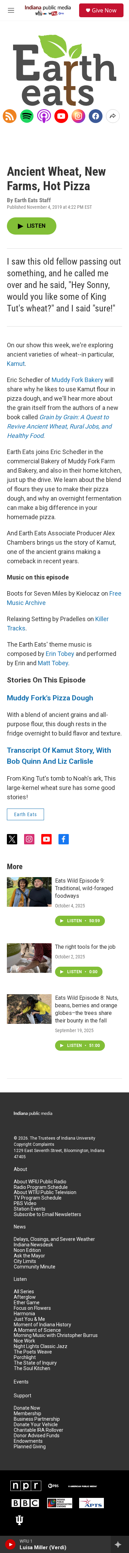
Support (22, 1395)
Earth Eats (25, 814)
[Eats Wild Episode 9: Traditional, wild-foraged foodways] (29, 892)
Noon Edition (27, 1250)
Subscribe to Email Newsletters (47, 1214)
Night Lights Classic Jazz (40, 1346)
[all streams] (120, 1544)
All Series (24, 1291)
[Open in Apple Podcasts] (44, 116)
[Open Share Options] (113, 116)
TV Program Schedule (38, 1198)
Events (21, 1382)
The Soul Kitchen (32, 1368)
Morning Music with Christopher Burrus (56, 1335)
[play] (10, 1544)
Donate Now (27, 1408)
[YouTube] (61, 116)
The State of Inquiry (35, 1363)
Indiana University (78, 1138)
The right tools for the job (85, 947)
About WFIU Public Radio (40, 1181)
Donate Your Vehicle (36, 1424)
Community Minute (34, 1266)
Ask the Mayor (29, 1255)
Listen (20, 1279)
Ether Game (27, 1302)
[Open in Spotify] (27, 116)
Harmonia (24, 1313)
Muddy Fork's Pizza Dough (50, 697)
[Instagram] (78, 116)
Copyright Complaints (34, 1144)
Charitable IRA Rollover (38, 1430)
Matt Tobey (53, 663)
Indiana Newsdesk (33, 1244)
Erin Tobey (60, 653)
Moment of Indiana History (42, 1324)
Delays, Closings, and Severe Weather (54, 1239)
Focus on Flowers (32, 1308)
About (20, 1169)
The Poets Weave (33, 1352)
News (20, 1227)
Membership (27, 1413)
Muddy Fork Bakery (77, 379)
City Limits (25, 1261)
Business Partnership (37, 1419)
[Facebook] (96, 116)
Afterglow (25, 1297)
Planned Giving (30, 1446)
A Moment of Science (37, 1330)
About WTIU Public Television (45, 1192)
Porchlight (25, 1357)
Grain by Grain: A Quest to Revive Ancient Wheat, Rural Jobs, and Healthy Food (59, 426)
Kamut (16, 363)
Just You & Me (29, 1319)
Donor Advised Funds (37, 1435)
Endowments (28, 1441)
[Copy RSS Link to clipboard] (10, 116)
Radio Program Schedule (41, 1187)
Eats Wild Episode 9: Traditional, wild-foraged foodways (84, 888)
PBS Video (25, 1203)
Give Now (104, 10)
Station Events (29, 1209)
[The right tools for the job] (29, 958)
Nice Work (24, 1341)
